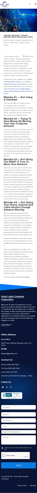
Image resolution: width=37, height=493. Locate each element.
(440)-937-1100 (11, 372)
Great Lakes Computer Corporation (17, 40)
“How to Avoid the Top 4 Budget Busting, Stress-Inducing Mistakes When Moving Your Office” (18, 91)
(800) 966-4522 (13, 364)
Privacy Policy (22, 485)
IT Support (21, 42)
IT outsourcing (12, 42)
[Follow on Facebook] (11, 387)
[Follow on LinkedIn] (3, 387)
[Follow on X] (6, 387)
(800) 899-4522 (14, 368)
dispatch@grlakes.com (9, 353)
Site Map (33, 485)
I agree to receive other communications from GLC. (17, 448)
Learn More (5, 325)
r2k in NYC (17, 86)
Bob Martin (26, 277)
